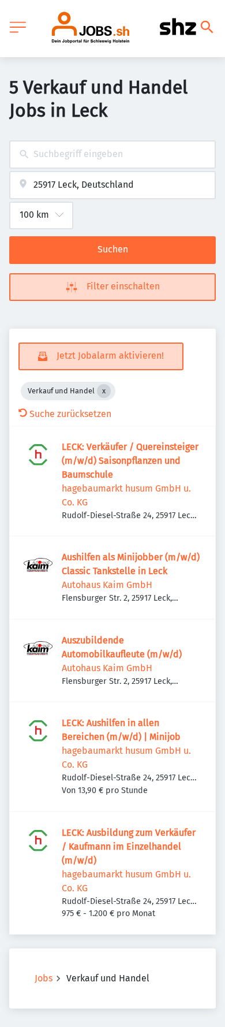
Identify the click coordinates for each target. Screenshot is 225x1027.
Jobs (43, 978)
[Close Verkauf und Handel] (104, 391)
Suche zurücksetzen (70, 413)
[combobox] (112, 154)
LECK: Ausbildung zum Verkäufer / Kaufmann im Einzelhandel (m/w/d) (129, 846)
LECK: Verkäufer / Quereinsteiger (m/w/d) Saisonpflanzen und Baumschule (130, 460)
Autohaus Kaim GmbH (107, 584)
